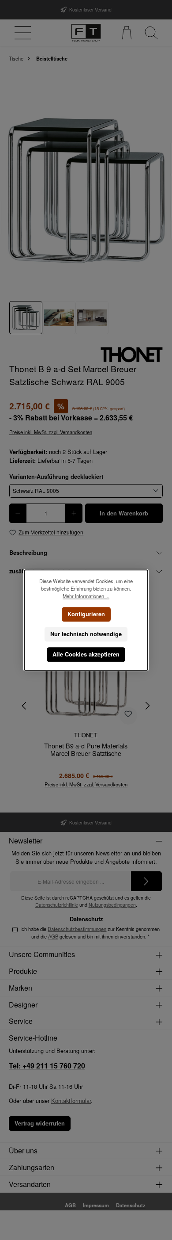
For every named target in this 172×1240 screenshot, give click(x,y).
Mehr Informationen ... (86, 595)
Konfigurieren (86, 614)
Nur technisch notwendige (86, 634)
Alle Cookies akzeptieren (86, 654)
